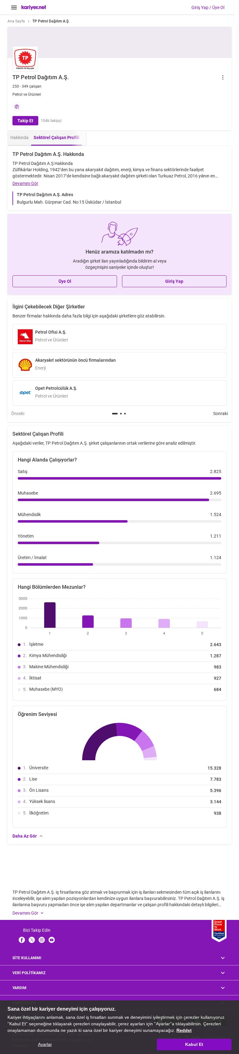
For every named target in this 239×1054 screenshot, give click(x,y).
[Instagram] (42, 940)
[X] (32, 940)
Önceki (17, 413)
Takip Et (25, 120)
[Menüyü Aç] (14, 7)
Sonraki (220, 413)
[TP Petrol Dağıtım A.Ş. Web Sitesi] (16, 106)
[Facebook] (22, 940)
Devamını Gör (25, 183)
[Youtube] (52, 940)
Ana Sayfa (16, 21)
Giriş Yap (174, 281)
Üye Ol (65, 281)
